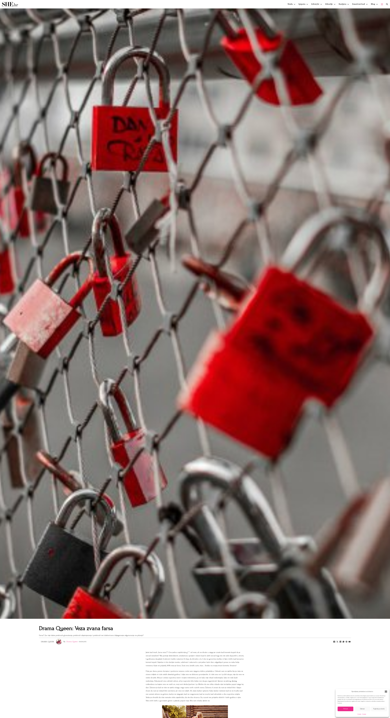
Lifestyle (315, 4)
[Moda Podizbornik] (294, 4)
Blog (373, 4)
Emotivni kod (358, 4)
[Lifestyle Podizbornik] (321, 4)
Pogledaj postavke (379, 709)
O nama (359, 714)
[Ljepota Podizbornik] (307, 4)
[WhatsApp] (343, 641)
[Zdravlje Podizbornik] (335, 4)
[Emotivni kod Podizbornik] (367, 4)
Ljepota (301, 4)
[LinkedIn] (340, 641)
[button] (386, 692)
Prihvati (345, 709)
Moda (290, 4)
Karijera (342, 4)
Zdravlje (329, 4)
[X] (337, 641)
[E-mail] (349, 641)
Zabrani (362, 709)
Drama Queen (47, 642)
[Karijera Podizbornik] (348, 4)
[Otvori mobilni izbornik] (382, 4)
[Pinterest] (346, 641)
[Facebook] (334, 641)
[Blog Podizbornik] (377, 4)
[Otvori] (387, 4)
